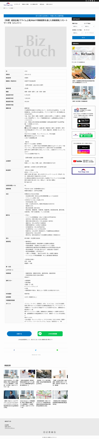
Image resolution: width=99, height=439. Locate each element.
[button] (14, 350)
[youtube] (92, 1)
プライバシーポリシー (10, 428)
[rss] (94, 1)
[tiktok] (88, 1)
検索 (83, 37)
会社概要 (7, 425)
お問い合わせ (8, 426)
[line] (90, 1)
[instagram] (86, 1)
